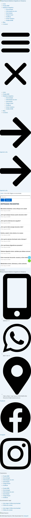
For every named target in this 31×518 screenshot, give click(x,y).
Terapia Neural (6, 483)
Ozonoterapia (9, 9)
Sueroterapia (9, 13)
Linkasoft (26, 516)
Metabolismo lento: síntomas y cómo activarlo (14, 263)
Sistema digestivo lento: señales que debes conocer (15, 251)
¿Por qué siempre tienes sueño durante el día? (14, 215)
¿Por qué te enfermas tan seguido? (11, 221)
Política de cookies (7, 505)
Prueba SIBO (6, 5)
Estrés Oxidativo (10, 18)
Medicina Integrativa (8, 7)
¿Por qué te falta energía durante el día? (12, 227)
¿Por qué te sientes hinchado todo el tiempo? (14, 239)
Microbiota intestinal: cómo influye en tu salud (14, 209)
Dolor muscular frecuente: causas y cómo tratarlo (15, 257)
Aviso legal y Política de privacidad (11, 503)
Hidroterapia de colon (11, 11)
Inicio (4, 4)
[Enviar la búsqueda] (2, 200)
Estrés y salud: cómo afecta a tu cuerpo (12, 233)
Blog (4, 22)
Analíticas (8, 16)
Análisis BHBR (9, 20)
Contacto (5, 24)
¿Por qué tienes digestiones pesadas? (12, 245)
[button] (15, 58)
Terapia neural (9, 15)
